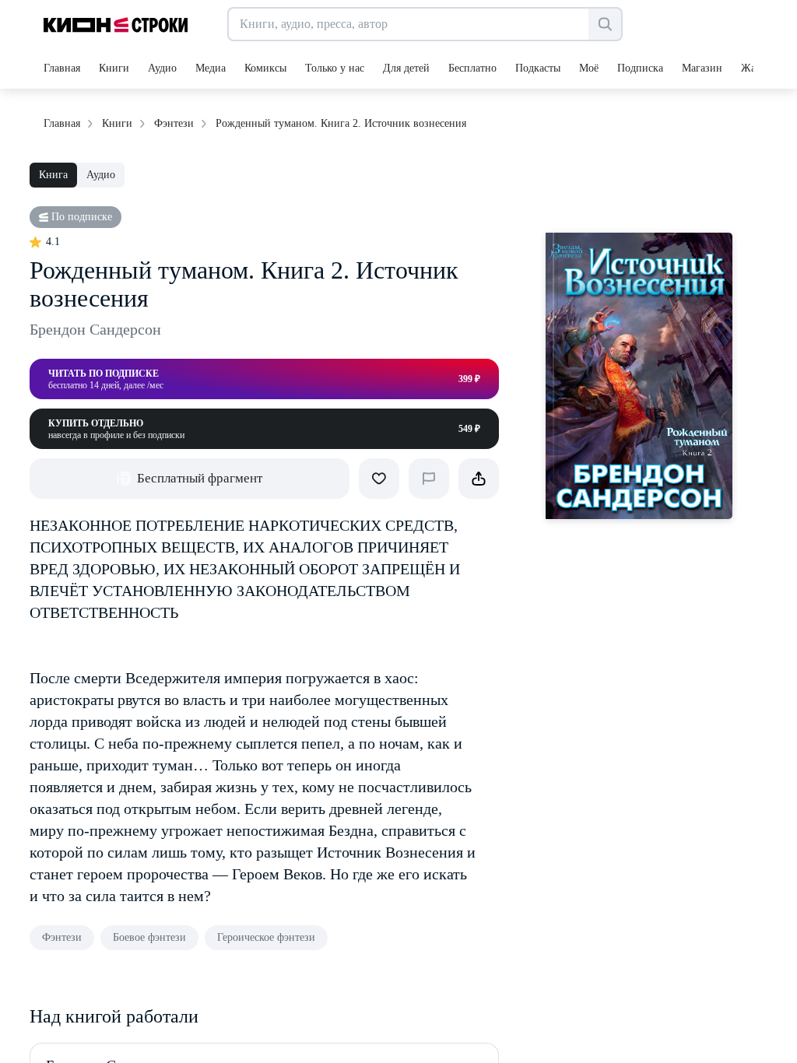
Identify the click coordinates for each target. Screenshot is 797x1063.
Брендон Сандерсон (95, 329)
